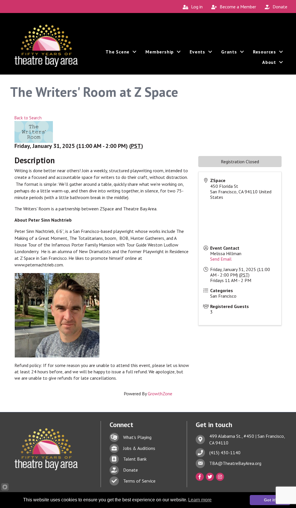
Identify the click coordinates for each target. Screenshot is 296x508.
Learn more (200, 499)
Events (197, 52)
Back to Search (28, 117)
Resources (264, 52)
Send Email (221, 259)
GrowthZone (160, 393)
